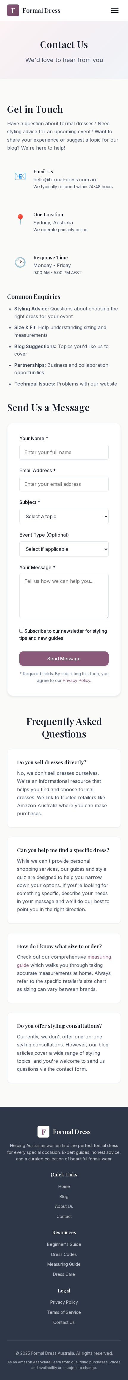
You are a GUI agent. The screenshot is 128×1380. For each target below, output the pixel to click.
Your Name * (33, 438)
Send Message (64, 659)
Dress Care (64, 1274)
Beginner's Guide (64, 1244)
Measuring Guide (64, 1264)
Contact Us (64, 1322)
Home (64, 1186)
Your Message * (37, 567)
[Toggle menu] (115, 10)
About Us (64, 1206)
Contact (64, 1216)
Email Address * (37, 470)
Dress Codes (64, 1254)
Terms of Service (64, 1312)
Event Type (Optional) (44, 535)
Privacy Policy (76, 680)
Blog (64, 1196)
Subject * (29, 502)
